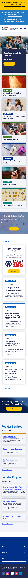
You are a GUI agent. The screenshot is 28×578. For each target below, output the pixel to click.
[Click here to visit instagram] (7, 573)
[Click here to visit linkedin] (20, 573)
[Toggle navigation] (24, 28)
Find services (14, 228)
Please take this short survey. (15, 16)
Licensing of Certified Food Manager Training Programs (13, 488)
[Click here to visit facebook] (3, 573)
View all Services (7, 470)
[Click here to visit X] (12, 573)
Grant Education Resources (13, 449)
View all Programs (7, 524)
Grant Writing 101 (9, 436)
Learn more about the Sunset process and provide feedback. (14, 6)
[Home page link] (10, 28)
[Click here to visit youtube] (16, 573)
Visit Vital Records (14, 409)
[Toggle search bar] (20, 28)
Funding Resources (10, 460)
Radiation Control (9, 501)
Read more (9, 64)
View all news (7, 389)
